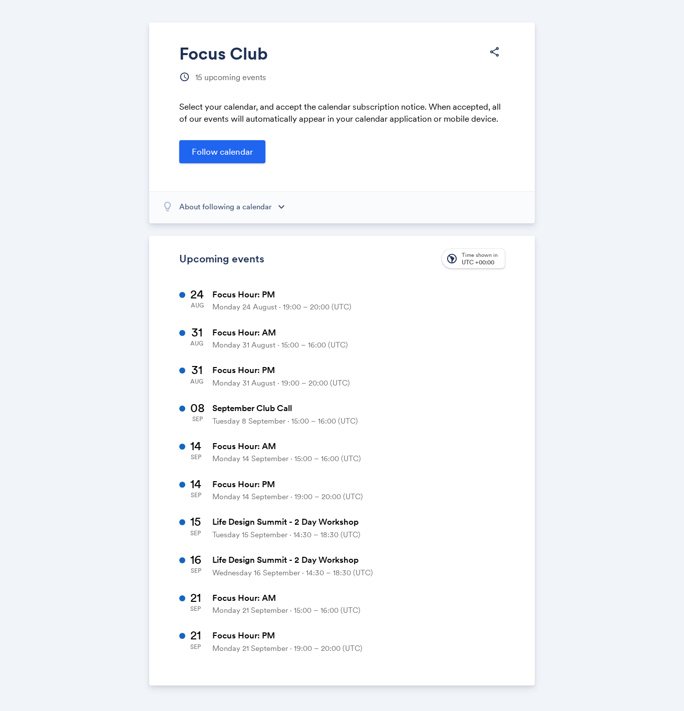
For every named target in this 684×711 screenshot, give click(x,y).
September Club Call (252, 408)
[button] (494, 52)
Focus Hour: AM (244, 332)
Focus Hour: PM (243, 294)
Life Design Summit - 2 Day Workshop (285, 521)
